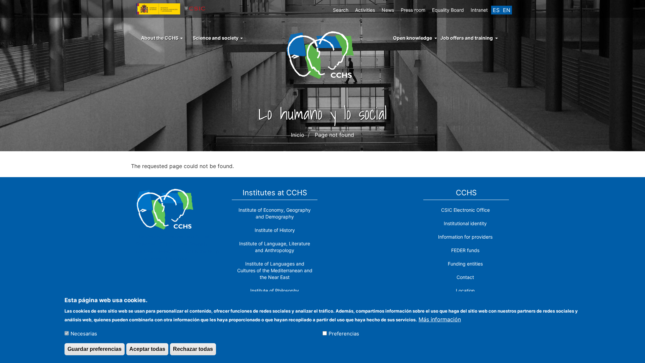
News (388, 10)
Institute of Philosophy (274, 290)
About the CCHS (160, 38)
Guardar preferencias (95, 349)
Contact (465, 277)
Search (340, 10)
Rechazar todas (193, 349)
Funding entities (465, 264)
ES (496, 10)
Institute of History (275, 230)
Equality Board (448, 10)
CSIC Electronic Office (465, 210)
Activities (365, 10)
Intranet (479, 10)
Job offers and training (466, 38)
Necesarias (84, 333)
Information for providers (465, 237)
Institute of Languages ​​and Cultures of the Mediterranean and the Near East (274, 270)
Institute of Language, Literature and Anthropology (274, 247)
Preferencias (344, 333)
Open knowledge (412, 38)
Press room (413, 10)
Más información (440, 319)
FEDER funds (465, 250)
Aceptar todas (147, 349)
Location (465, 290)
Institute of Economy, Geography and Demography (275, 213)
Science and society (216, 38)
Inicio (297, 134)
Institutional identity (465, 223)
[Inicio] (323, 54)
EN (506, 10)
